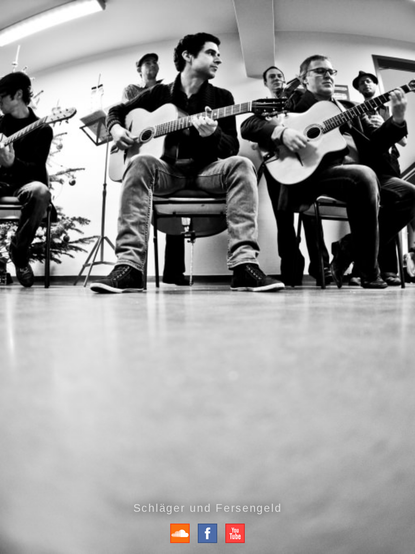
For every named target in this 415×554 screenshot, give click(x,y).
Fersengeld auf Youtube (235, 533)
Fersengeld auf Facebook (207, 533)
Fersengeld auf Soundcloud (180, 533)
